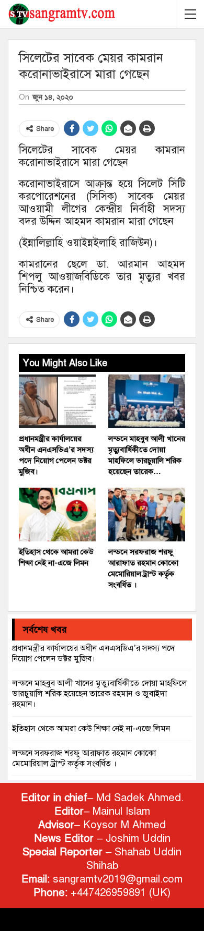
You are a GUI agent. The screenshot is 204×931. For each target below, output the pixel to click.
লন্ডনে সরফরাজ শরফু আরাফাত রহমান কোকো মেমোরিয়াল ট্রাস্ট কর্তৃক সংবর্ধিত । (84, 758)
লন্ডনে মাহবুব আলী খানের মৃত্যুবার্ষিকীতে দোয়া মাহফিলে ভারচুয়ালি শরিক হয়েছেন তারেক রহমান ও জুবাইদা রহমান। (99, 693)
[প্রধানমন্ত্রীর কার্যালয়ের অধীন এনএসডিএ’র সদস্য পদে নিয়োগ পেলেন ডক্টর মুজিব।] (57, 401)
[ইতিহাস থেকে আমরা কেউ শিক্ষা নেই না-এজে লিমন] (57, 514)
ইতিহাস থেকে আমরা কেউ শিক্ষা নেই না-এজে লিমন (91, 728)
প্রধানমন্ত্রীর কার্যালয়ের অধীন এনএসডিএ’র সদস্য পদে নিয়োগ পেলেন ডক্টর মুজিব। (93, 653)
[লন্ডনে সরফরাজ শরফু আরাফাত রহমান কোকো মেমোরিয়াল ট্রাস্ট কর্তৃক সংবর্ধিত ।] (146, 514)
